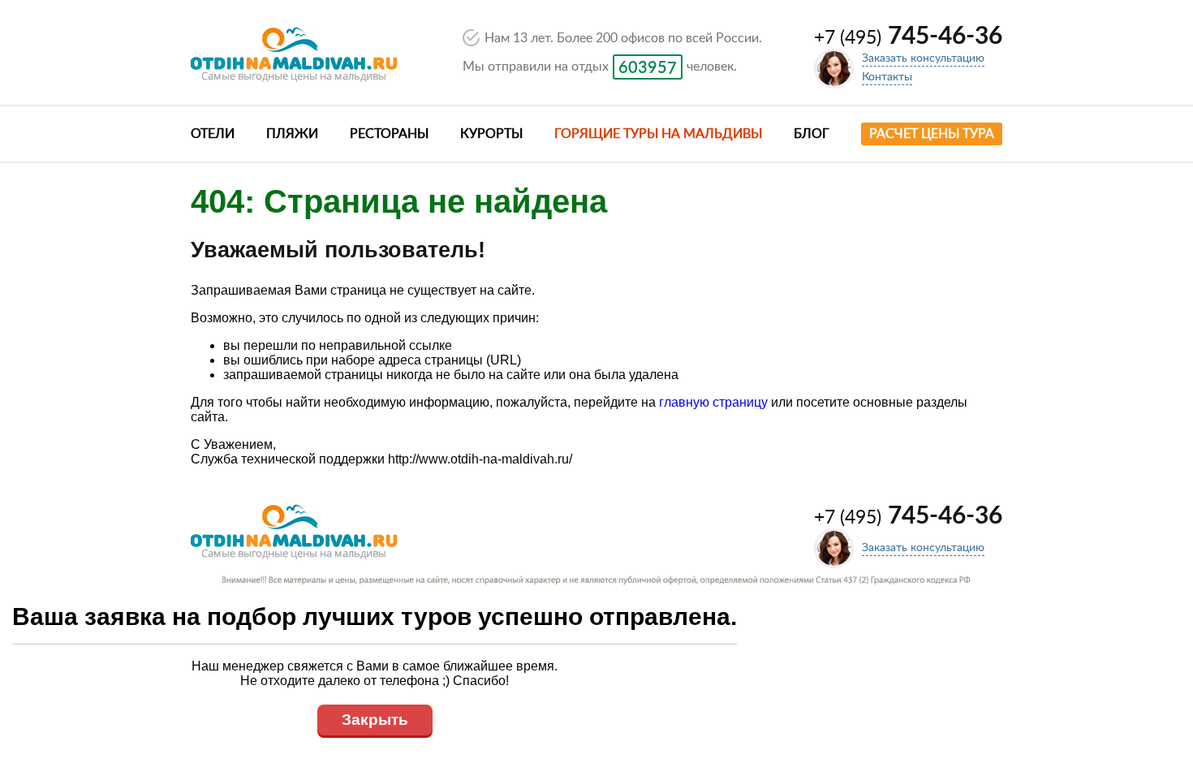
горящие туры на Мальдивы (658, 133)
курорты (491, 133)
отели (213, 133)
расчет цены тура (931, 133)
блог (811, 133)
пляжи (292, 133)
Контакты (887, 77)
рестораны (389, 133)
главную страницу (713, 402)
